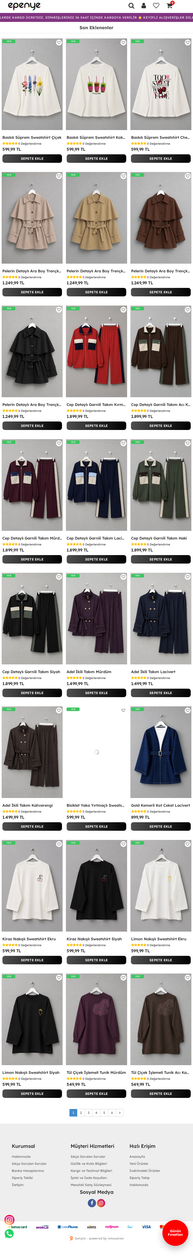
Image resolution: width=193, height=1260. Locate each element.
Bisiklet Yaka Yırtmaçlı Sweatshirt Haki (96, 805)
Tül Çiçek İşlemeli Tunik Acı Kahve (161, 1072)
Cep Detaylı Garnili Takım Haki (159, 538)
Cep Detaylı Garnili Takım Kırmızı (96, 404)
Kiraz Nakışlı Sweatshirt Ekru (29, 939)
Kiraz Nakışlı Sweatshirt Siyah (94, 939)
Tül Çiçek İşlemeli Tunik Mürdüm (96, 1072)
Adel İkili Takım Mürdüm (89, 671)
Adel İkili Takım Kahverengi (27, 805)
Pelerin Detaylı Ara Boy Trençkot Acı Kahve (161, 271)
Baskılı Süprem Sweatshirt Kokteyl (96, 137)
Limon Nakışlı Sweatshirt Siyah (31, 1072)
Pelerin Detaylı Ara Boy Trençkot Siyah (32, 404)
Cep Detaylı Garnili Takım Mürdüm (32, 538)
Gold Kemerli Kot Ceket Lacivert (160, 805)
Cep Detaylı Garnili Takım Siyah (31, 671)
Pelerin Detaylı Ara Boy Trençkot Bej (32, 271)
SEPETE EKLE (32, 158)
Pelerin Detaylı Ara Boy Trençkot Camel (96, 271)
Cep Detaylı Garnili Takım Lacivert (96, 538)
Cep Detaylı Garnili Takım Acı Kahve (161, 404)
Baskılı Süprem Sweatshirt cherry (161, 137)
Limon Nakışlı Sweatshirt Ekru (158, 939)
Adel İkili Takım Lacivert (153, 671)
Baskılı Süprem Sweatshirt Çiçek (31, 137)
